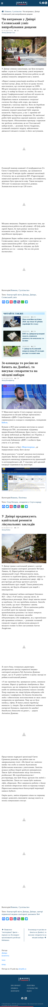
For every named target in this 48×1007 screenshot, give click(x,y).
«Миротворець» (28, 447)
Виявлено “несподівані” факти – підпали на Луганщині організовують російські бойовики (11, 935)
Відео (29, 991)
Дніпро (33, 295)
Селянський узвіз (9, 297)
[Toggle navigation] (2, 3)
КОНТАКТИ (15, 991)
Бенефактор (10, 380)
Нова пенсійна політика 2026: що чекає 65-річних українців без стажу (32, 321)
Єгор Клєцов (12, 502)
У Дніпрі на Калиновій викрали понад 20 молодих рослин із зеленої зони (33, 351)
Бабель (5, 422)
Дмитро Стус (10, 32)
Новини (8, 11)
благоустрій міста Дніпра (18, 295)
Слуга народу (35, 502)
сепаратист (24, 502)
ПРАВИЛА (14, 988)
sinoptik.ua (22, 969)
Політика (23, 498)
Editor (8, 530)
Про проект (16, 985)
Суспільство (17, 11)
